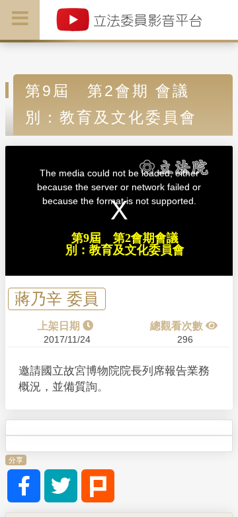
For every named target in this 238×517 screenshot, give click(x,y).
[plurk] (97, 485)
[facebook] (23, 485)
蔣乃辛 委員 (57, 299)
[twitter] (60, 485)
